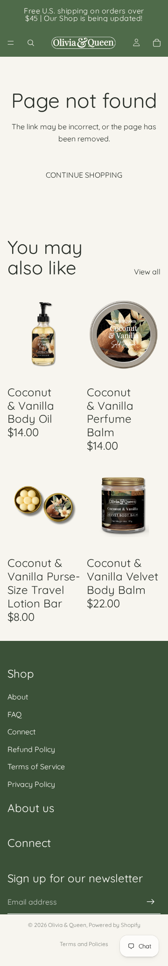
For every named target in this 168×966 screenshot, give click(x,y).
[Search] (31, 43)
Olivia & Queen (67, 924)
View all (147, 271)
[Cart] (157, 43)
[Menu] (10, 42)
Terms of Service (36, 766)
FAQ (14, 714)
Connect (21, 731)
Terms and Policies (84, 943)
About (17, 696)
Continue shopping (84, 175)
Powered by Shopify (114, 924)
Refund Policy (31, 749)
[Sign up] (151, 902)
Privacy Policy (31, 784)
